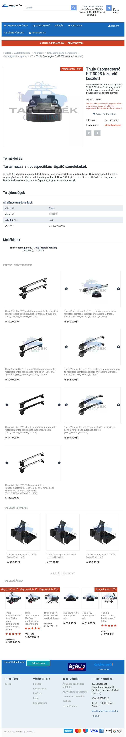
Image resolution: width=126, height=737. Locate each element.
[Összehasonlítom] (97, 133)
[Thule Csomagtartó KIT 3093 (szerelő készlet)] (43, 107)
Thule (52, 208)
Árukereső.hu (103, 669)
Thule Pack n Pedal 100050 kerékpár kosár (51, 615)
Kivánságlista (40, 703)
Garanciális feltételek (73, 696)
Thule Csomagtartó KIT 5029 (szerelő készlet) (100, 556)
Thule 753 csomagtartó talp (88, 615)
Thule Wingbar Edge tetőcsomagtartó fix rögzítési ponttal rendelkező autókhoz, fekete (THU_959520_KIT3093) (89, 430)
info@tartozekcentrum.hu (105, 711)
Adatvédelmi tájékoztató (75, 691)
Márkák (59, 26)
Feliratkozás (38, 663)
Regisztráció (39, 688)
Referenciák (38, 33)
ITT (98, 693)
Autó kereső (42, 26)
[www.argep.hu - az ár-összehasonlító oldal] (77, 666)
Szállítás (67, 701)
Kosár (36, 698)
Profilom (37, 693)
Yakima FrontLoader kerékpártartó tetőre (108, 617)
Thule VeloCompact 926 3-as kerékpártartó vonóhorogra (32, 618)
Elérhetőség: (92, 125)
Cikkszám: (91, 120)
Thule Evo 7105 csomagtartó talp (71, 615)
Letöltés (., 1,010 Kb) (33, 250)
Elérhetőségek (70, 706)
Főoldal (7, 684)
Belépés (37, 684)
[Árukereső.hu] (103, 665)
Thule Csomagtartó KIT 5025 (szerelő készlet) (21, 556)
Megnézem (76, 43)
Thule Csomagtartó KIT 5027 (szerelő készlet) (61, 556)
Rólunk (95, 715)
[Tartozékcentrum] (12, 5)
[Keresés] (74, 7)
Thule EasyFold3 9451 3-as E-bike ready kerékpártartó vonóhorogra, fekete (14, 621)
